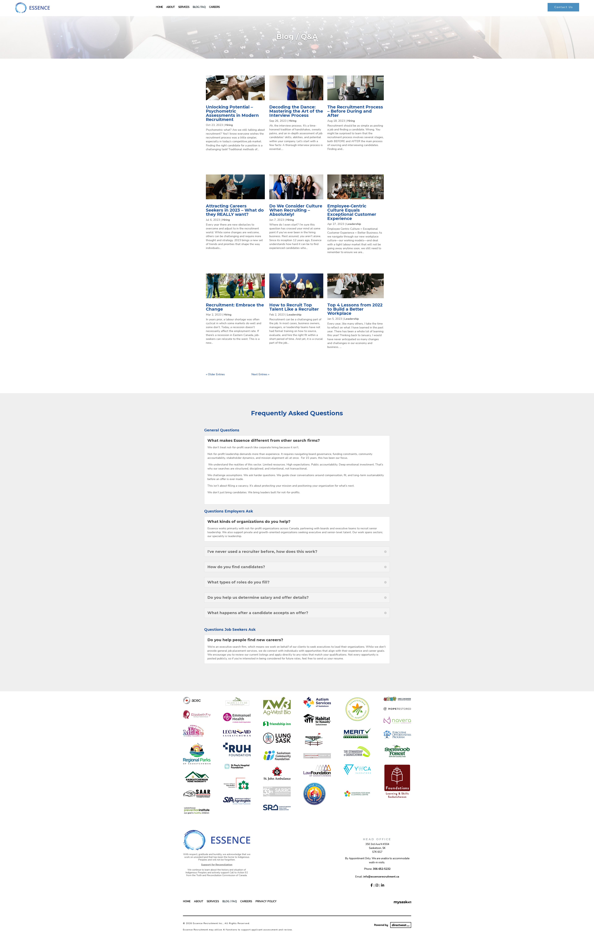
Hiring (229, 125)
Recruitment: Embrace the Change (235, 307)
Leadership (353, 224)
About (170, 7)
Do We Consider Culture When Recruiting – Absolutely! (295, 210)
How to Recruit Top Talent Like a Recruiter (294, 307)
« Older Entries (215, 374)
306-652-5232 (381, 869)
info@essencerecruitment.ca (381, 876)
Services (183, 7)
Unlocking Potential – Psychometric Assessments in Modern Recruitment (232, 113)
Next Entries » (260, 374)
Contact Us (563, 7)
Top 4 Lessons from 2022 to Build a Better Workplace (355, 309)
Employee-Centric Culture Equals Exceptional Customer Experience (351, 212)
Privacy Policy (266, 901)
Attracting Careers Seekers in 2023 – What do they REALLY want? (235, 210)
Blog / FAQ (199, 7)
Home (159, 7)
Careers (214, 7)
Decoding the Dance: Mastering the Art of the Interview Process (296, 111)
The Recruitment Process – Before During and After (355, 111)
